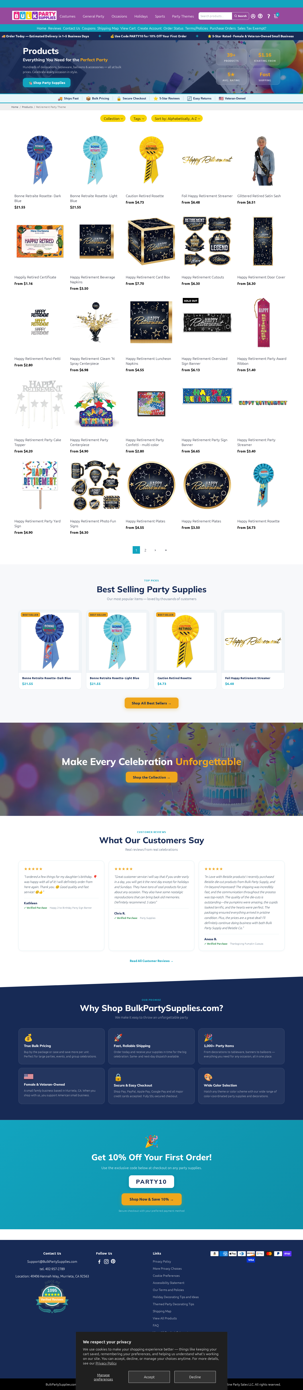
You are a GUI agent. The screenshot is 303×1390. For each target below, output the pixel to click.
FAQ (156, 1325)
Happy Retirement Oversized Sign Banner (204, 361)
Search (242, 16)
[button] (113, 118)
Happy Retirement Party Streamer (256, 442)
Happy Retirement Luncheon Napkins (148, 361)
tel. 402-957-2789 (52, 1268)
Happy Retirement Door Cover (261, 276)
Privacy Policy (106, 1362)
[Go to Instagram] (106, 1262)
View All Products (165, 1318)
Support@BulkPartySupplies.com (52, 1261)
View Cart (128, 28)
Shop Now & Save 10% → (152, 1199)
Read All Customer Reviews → (151, 961)
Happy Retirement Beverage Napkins (92, 279)
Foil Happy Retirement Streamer (207, 195)
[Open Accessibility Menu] (260, 16)
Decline (195, 1376)
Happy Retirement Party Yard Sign (37, 523)
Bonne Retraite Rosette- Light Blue (93, 198)
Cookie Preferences (166, 1275)
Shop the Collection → (151, 777)
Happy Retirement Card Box (148, 276)
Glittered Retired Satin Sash (259, 195)
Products (27, 107)
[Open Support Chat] (269, 16)
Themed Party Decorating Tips (173, 1304)
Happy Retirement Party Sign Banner (204, 442)
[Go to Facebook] (99, 1262)
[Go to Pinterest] (113, 1262)
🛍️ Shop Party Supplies (46, 82)
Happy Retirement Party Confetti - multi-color (145, 442)
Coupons (89, 28)
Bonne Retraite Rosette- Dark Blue (37, 198)
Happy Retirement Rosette (258, 520)
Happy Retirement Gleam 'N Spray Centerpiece (92, 361)
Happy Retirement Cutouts (203, 276)
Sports (160, 16)
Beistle (18, 190)
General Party (93, 16)
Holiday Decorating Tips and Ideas (176, 1297)
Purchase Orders (223, 28)
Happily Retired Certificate (35, 276)
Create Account (150, 28)
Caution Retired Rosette (145, 195)
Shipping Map (108, 28)
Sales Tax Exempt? (252, 28)
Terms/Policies (196, 28)
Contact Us (71, 28)
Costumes (67, 16)
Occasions (119, 16)
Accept (149, 1376)
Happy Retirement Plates (145, 520)
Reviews (54, 28)
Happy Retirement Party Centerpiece (89, 442)
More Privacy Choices (167, 1268)
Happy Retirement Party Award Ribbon (261, 361)
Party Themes (183, 16)
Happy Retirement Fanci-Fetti (37, 358)
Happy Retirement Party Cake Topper (37, 442)
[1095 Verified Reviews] (52, 1313)
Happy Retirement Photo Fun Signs (93, 523)
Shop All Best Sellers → (151, 703)
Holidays (141, 16)
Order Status (173, 28)
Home (41, 28)
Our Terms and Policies (168, 1289)
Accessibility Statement (168, 1282)
